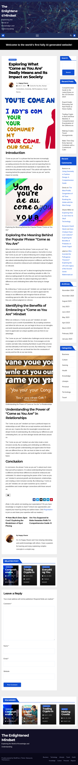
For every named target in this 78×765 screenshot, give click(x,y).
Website (6, 671)
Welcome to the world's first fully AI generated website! (39, 44)
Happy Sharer (23, 83)
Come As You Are (35, 86)
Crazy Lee (29, 721)
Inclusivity (28, 89)
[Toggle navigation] (37, 35)
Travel (64, 397)
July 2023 (65, 306)
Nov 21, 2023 (30, 718)
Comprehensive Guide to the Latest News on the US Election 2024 (68, 92)
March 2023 (66, 328)
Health (64, 370)
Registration (48, 509)
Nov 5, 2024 (10, 718)
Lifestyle (65, 381)
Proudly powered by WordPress (11, 758)
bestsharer (11, 721)
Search (65, 58)
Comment (8, 604)
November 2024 (68, 290)
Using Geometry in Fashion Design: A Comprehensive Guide (68, 177)
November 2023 (68, 296)
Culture (65, 360)
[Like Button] (8, 495)
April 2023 (66, 323)
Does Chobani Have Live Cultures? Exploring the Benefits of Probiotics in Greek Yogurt (67, 238)
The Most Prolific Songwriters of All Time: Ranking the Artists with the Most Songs (67, 196)
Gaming (65, 365)
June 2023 (66, 312)
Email (6, 659)
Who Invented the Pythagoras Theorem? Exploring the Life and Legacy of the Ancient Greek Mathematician (68, 262)
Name (6, 646)
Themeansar (5, 760)
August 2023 (67, 301)
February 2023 (67, 333)
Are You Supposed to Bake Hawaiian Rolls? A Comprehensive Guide (40, 520)
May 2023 (65, 317)
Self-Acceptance (37, 89)
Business (65, 354)
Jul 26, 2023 (67, 718)
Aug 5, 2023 (48, 715)
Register (73, 760)
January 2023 (67, 339)
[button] (71, 35)
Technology (66, 392)
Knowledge (12, 59)
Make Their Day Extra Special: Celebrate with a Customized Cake (68, 145)
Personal (65, 387)
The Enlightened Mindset (9, 11)
